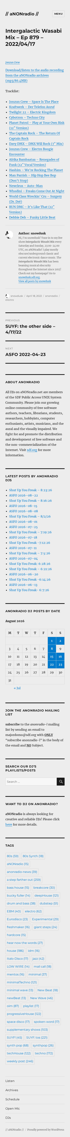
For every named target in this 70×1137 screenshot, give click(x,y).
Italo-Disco (17, 958)
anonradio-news (22, 872)
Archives (11, 1090)
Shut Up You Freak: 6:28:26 (29, 564)
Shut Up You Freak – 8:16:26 (30, 500)
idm (34, 951)
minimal (38, 974)
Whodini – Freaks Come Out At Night (36, 191)
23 (60, 664)
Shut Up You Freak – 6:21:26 (30, 569)
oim (13, 1006)
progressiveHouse (24, 1014)
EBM (14, 911)
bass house (18, 887)
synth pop (18, 1045)
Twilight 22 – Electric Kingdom (32, 112)
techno (44, 1053)
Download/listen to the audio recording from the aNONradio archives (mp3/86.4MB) (34, 75)
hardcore (16, 935)
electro (9, 299)
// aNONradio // (22, 14)
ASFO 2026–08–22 (23, 495)
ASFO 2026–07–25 (23, 527)
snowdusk (17, 295)
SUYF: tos (36, 1037)
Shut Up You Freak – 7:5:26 (29, 553)
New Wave (41, 998)
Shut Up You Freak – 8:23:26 (30, 490)
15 (51, 656)
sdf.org (32, 450)
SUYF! (14, 1037)
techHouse (19, 1053)
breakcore (44, 887)
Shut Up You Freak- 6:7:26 (29, 590)
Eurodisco (17, 919)
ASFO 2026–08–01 (23, 522)
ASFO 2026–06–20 (23, 574)
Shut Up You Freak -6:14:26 (30, 579)
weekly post (20, 1061)
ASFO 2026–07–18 (23, 537)
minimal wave (20, 990)
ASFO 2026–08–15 (23, 506)
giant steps (45, 927)
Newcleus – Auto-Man (26, 186)
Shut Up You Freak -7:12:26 (29, 543)
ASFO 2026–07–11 (23, 548)
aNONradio (18, 864)
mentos (15, 974)
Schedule (12, 1099)
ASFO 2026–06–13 (23, 585)
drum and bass (21, 903)
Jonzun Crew (12, 62)
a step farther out (24, 880)
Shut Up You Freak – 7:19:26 (30, 532)
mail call (42, 966)
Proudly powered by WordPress (45, 1129)
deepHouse (47, 895)
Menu (58, 13)
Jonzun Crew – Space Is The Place (34, 102)
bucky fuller (18, 895)
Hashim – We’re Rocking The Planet (36, 170)
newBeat (16, 998)
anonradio (51, 295)
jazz (38, 958)
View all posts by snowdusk (34, 281)
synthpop (43, 1045)
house (15, 951)
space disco (18, 1022)
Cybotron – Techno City (27, 117)
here (8, 824)
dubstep (49, 903)
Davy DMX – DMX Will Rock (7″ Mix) (36, 144)
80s (12, 856)
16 (60, 656)
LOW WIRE (18, 966)
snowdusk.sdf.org (29, 277)
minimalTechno (22, 982)
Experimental (45, 919)
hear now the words (25, 943)
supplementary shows (27, 1029)
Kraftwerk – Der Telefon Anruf (32, 107)
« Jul (17, 688)
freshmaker (18, 927)
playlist (31, 1006)
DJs (8, 1118)
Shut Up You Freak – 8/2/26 (30, 516)
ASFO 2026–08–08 (23, 511)
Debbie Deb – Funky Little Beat (32, 217)
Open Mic (12, 1108)
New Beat (48, 990)
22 (52, 664)
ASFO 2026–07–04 (23, 558)
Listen (10, 1081)
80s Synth (33, 856)
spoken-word (46, 1022)
